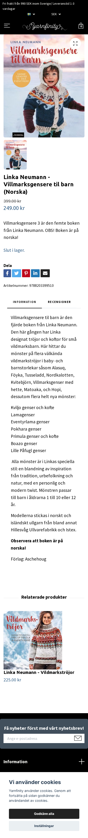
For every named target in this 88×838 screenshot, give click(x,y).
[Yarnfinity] (45, 26)
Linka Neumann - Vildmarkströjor (39, 672)
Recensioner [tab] (59, 302)
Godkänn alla (44, 814)
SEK (54, 14)
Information (15, 761)
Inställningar (44, 826)
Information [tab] (24, 302)
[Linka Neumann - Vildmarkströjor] (44, 640)
